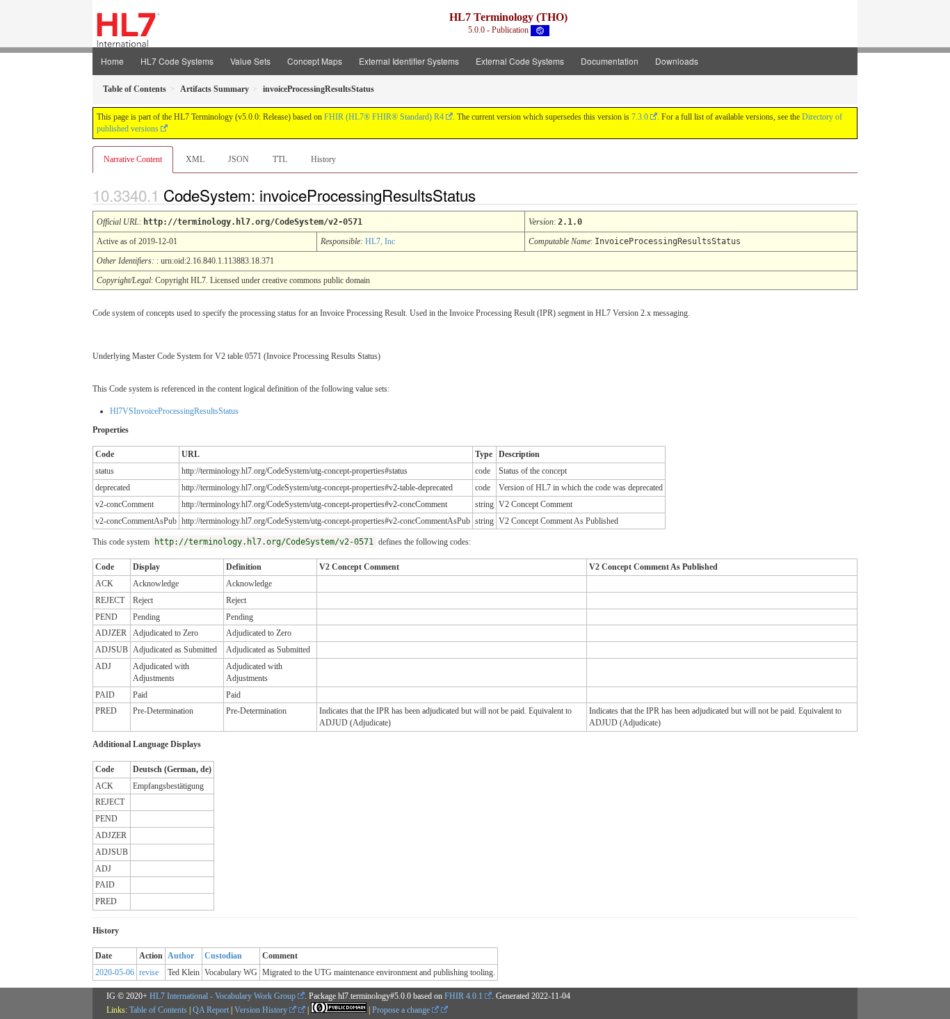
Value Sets (250, 61)
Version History (261, 1010)
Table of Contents (158, 1010)
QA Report (211, 1010)
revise (149, 972)
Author (181, 956)
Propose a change (402, 1010)
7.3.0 (639, 117)
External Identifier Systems (409, 61)
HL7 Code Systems (177, 61)
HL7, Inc (380, 241)
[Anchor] (487, 194)
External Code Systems (520, 61)
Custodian (223, 956)
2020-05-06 (114, 972)
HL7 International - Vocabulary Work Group (223, 996)
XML (195, 159)
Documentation (609, 61)
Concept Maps (314, 61)
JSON (238, 159)
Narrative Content (133, 159)
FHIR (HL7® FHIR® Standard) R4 (384, 117)
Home (112, 61)
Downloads (676, 61)
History (323, 159)
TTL (280, 159)
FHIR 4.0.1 (463, 996)
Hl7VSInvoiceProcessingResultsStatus (174, 411)
